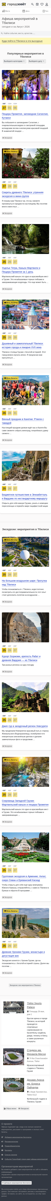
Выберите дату (36, 61)
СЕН (9, 104)
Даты (27, 11)
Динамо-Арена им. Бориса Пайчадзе (35, 1083)
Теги (46, 11)
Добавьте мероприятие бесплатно (17, 1183)
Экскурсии (8, 138)
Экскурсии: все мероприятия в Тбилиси (25, 985)
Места (7, 11)
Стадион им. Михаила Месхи (36, 1052)
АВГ (4, 104)
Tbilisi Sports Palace (34, 1005)
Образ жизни (11, 1108)
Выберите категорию (13, 61)
